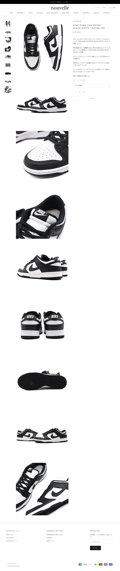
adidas (40, 13)
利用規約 (49, 538)
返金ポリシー (51, 541)
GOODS (76, 13)
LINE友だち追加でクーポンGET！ (60, 2)
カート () (112, 7)
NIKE (31, 13)
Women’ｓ (21, 13)
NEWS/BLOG (10, 538)
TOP (11, 13)
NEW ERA (65, 13)
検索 (104, 7)
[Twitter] (81, 80)
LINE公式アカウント (12, 541)
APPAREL (86, 13)
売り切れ (92, 98)
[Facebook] (78, 80)
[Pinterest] (83, 80)
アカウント (98, 7)
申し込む (95, 548)
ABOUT (96, 13)
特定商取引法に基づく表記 (55, 535)
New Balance (52, 13)
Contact (106, 13)
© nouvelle (12, 563)
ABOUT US (9, 535)
